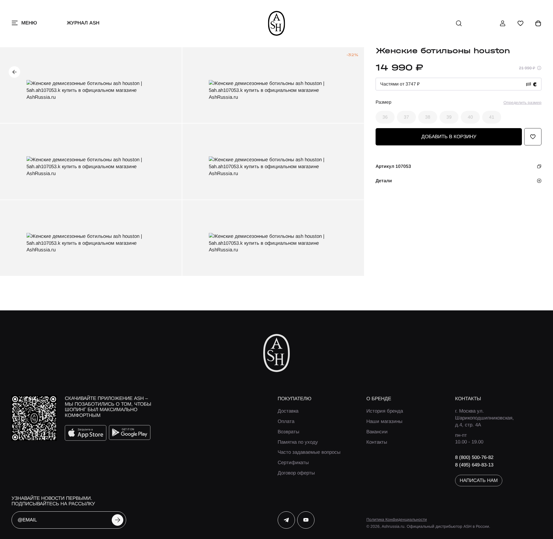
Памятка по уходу (298, 442)
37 (406, 117)
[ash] (276, 23)
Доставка (288, 411)
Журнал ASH (83, 23)
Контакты (376, 442)
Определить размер (522, 102)
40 (470, 117)
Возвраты (288, 431)
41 (491, 117)
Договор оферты (296, 473)
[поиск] (459, 23)
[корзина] (538, 23)
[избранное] (520, 23)
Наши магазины (384, 421)
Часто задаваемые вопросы (309, 452)
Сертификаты (293, 462)
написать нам (479, 480)
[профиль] (502, 23)
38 (427, 117)
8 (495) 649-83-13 (474, 465)
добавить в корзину (448, 136)
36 (385, 117)
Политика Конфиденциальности (396, 519)
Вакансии (377, 431)
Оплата (286, 421)
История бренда (384, 411)
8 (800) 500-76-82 (474, 457)
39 (449, 117)
